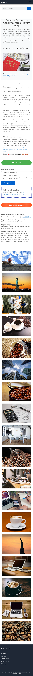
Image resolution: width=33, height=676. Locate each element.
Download (17, 162)
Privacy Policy (5, 661)
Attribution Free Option (17, 205)
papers (18, 150)
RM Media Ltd (6, 672)
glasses (11, 150)
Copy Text (8, 183)
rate (21, 150)
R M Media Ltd (5, 649)
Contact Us (4, 653)
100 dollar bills (14, 148)
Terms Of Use (5, 658)
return (4, 151)
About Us (3, 656)
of (14, 150)
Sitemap (3, 664)
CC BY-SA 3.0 (14, 194)
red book (25, 150)
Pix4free (21, 194)
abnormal (21, 148)
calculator (5, 150)
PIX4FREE (5, 2)
